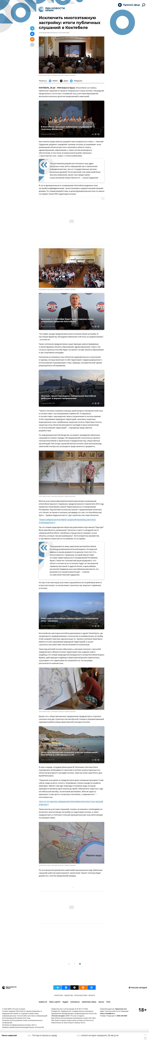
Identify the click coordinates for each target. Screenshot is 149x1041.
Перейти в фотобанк (70, 75)
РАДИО (65, 1002)
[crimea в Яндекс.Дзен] (74, 987)
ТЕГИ (108, 1002)
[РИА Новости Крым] (51, 9)
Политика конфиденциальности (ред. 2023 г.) (19, 1025)
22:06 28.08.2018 (44, 33)
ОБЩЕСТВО (68, 995)
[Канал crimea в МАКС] (91, 987)
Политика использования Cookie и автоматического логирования (22, 1021)
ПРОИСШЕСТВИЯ (80, 995)
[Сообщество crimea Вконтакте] (66, 987)
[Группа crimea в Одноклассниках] (83, 987)
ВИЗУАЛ (91, 995)
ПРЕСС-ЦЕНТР (54, 1002)
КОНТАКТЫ (75, 1002)
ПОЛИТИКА (58, 995)
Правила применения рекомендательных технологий (23, 1027)
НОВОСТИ (43, 1002)
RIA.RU (101, 1002)
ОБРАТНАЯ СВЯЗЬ (89, 1002)
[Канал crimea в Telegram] (57, 987)
